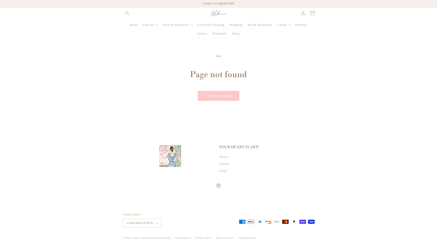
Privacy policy (203, 238)
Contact (224, 164)
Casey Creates (140, 238)
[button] (127, 13)
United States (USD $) (140, 222)
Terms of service (225, 238)
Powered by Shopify (160, 238)
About (223, 157)
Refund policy (183, 238)
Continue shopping (218, 96)
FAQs (223, 171)
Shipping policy (247, 238)
